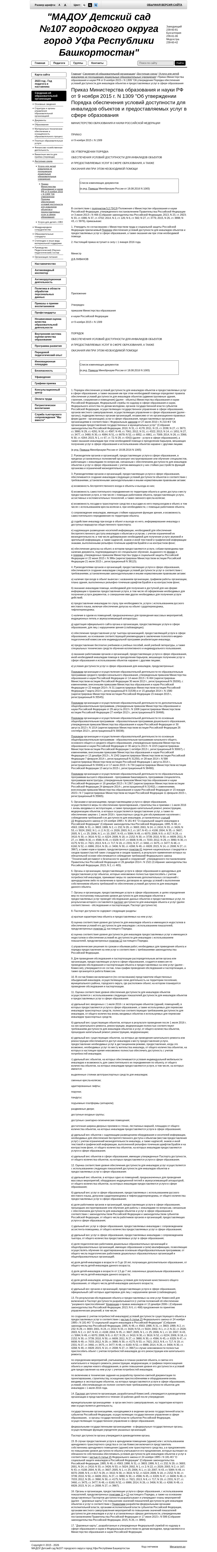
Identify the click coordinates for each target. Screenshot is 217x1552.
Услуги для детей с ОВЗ (50, 222)
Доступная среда (147, 73)
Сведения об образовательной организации (109, 73)
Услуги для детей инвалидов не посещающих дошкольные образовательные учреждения (47, 172)
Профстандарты (45, 312)
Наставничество (45, 263)
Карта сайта (42, 74)
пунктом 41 (135, 849)
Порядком (77, 671)
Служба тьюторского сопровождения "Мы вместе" (48, 417)
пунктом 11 (99, 928)
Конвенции (112, 1304)
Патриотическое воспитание (45, 406)
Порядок (107, 230)
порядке (78, 555)
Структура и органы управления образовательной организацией (45, 112)
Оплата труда (43, 399)
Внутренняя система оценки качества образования (48, 337)
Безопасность (44, 370)
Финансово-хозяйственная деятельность (48, 148)
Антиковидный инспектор (44, 271)
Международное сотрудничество (43, 228)
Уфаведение (43, 377)
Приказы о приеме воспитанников (46, 305)
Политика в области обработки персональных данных (47, 292)
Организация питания (46, 257)
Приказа (93, 188)
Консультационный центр (47, 391)
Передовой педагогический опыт (48, 353)
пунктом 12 (115, 940)
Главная (40, 63)
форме (171, 552)
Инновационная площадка (45, 363)
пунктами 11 (116, 1494)
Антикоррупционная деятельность (48, 281)
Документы (40, 120)
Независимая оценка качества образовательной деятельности (48, 323)
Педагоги (59, 63)
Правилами (118, 1504)
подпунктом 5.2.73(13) (105, 208)
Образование (42, 124)
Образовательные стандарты (44, 235)
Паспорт (80, 1393)
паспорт (118, 902)
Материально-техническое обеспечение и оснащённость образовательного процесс (49, 132)
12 (127, 1494)
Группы (78, 63)
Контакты (97, 63)
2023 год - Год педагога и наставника (43, 84)
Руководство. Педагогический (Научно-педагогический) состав (48, 250)
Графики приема (45, 383)
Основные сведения (45, 104)
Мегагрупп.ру (178, 1546)
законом (132, 422)
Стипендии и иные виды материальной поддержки (48, 242)
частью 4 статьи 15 (132, 1319)
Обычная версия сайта (164, 4)
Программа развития (48, 346)
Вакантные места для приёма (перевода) (46, 155)
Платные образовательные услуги (49, 141)
